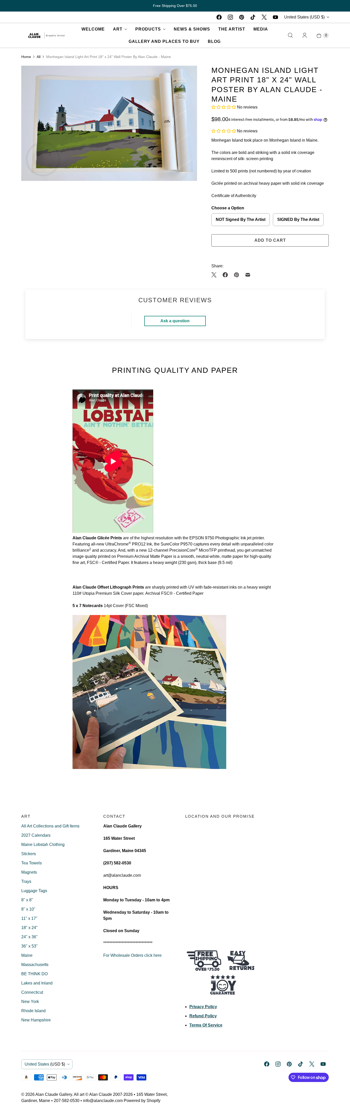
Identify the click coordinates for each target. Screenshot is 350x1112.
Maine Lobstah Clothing (43, 844)
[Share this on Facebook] (225, 274)
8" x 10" (28, 909)
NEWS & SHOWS (192, 29)
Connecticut (32, 992)
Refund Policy (203, 1016)
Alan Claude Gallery (53, 1094)
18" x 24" (29, 927)
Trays (26, 881)
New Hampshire (36, 1020)
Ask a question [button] (175, 321)
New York (30, 1001)
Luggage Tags (34, 891)
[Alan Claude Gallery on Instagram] (230, 17)
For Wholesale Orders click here (132, 955)
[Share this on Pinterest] (236, 274)
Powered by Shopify (142, 1100)
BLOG (214, 41)
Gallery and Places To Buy (164, 41)
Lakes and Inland (37, 983)
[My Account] (304, 35)
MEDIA (260, 29)
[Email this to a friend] (247, 274)
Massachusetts (34, 964)
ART (117, 29)
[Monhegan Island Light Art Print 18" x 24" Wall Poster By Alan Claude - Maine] (109, 123)
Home (26, 57)
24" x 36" (29, 937)
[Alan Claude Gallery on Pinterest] (241, 17)
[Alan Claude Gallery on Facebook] (219, 17)
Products (148, 29)
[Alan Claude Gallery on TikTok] (253, 17)
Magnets (29, 872)
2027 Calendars (35, 835)
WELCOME (93, 29)
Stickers (28, 854)
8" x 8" (27, 900)
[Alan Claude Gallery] (46, 35)
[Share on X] (215, 274)
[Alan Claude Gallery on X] (264, 17)
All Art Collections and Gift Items (50, 826)
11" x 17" (29, 918)
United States (304, 17)
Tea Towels (31, 863)
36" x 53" (29, 946)
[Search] (290, 35)
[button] (224, 107)
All (38, 57)
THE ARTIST (231, 29)
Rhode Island (33, 1011)
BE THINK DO (34, 974)
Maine (27, 955)
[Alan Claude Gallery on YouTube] (275, 17)
